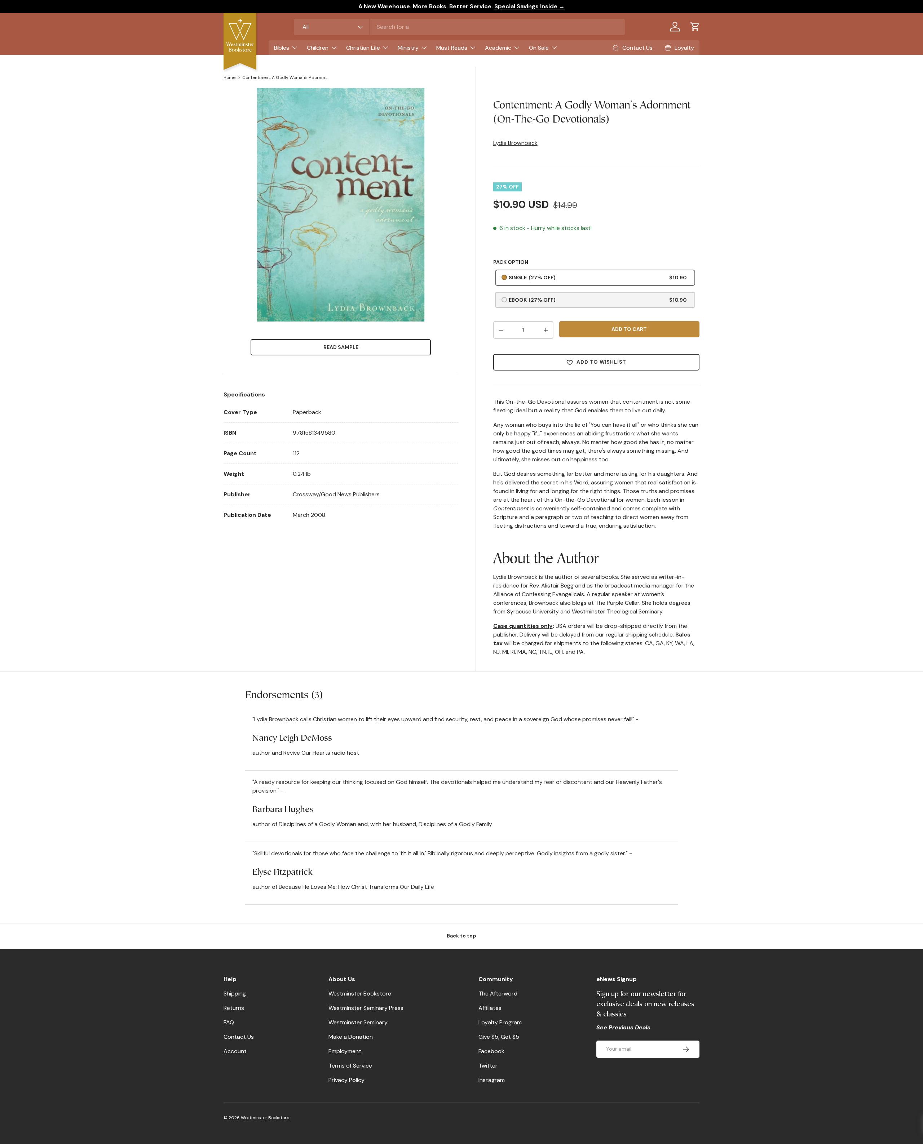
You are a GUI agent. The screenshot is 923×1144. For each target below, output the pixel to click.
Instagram (491, 1080)
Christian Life (363, 48)
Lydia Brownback (515, 143)
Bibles (281, 48)
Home (229, 77)
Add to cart (629, 329)
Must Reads (451, 48)
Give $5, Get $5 (498, 1037)
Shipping (235, 993)
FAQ (229, 1022)
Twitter (488, 1065)
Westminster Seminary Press (365, 1008)
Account (235, 1051)
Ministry (408, 48)
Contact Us (239, 1037)
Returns (234, 1008)
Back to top (461, 935)
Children (317, 48)
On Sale (539, 48)
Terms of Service (350, 1065)
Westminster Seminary (358, 1022)
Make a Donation (350, 1037)
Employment (344, 1051)
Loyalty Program (500, 1022)
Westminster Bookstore (359, 993)
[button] (695, 27)
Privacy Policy (346, 1080)
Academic (498, 48)
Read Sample (340, 347)
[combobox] (459, 27)
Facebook (491, 1051)
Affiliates (490, 1008)
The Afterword (497, 993)
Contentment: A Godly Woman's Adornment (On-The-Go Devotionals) (285, 77)
